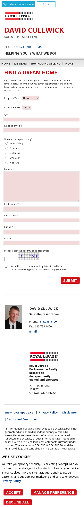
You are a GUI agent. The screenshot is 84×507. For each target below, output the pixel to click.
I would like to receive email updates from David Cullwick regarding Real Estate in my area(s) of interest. (39, 268)
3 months (15, 148)
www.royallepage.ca (19, 412)
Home (5, 63)
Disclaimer (69, 412)
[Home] (19, 20)
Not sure (14, 162)
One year (15, 157)
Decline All (17, 502)
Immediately (16, 143)
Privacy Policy (11, 481)
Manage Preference (53, 492)
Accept (13, 492)
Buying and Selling (46, 63)
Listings (20, 63)
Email (40, 47)
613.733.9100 (23, 47)
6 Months (15, 152)
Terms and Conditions (22, 419)
